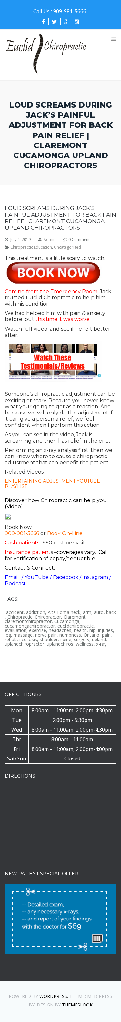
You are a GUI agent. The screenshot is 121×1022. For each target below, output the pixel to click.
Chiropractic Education (31, 247)
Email (12, 577)
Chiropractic (19, 617)
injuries (105, 630)
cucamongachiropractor (30, 626)
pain (106, 635)
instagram (96, 577)
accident (15, 612)
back (111, 612)
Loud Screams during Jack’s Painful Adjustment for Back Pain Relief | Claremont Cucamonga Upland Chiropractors (60, 218)
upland (99, 639)
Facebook (66, 577)
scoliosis (28, 639)
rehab (11, 639)
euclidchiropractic (75, 626)
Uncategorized (67, 247)
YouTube (37, 577)
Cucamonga (66, 621)
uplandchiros (60, 644)
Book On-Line (65, 533)
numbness (70, 635)
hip (92, 630)
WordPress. (53, 996)
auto (99, 612)
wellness (85, 644)
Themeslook (77, 1005)
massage (23, 635)
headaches (60, 630)
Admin (49, 240)
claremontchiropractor (28, 621)
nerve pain (46, 635)
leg (8, 635)
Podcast (15, 583)
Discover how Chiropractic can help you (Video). (56, 503)
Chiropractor (48, 617)
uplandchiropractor (24, 644)
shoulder (49, 639)
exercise (37, 630)
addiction (35, 612)
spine (65, 639)
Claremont (75, 617)
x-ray (101, 644)
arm (87, 612)
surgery (81, 639)
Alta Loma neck (64, 612)
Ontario (91, 635)
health (80, 630)
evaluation (15, 630)
